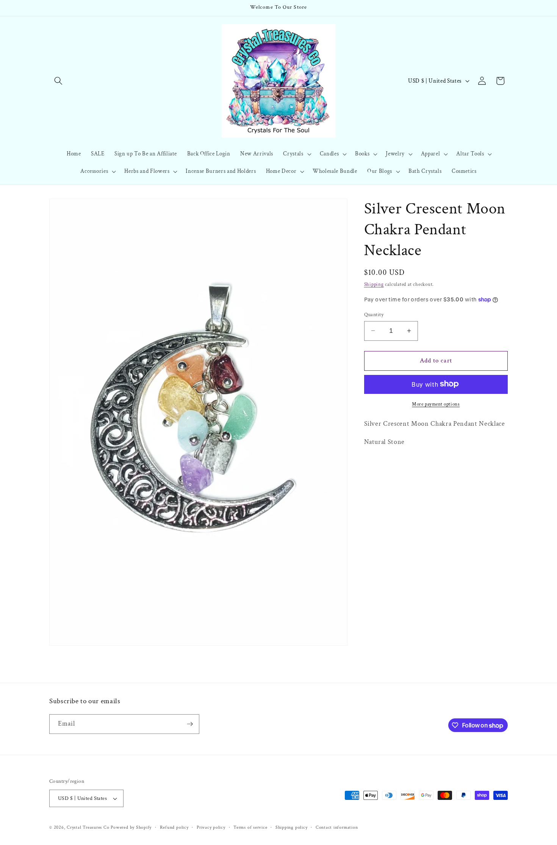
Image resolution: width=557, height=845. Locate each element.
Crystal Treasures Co (88, 827)
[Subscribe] (190, 724)
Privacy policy (211, 827)
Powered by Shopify (131, 827)
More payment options (436, 403)
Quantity (374, 314)
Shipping (374, 284)
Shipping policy (291, 827)
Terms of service (250, 827)
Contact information (337, 827)
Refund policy (174, 827)
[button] (58, 81)
